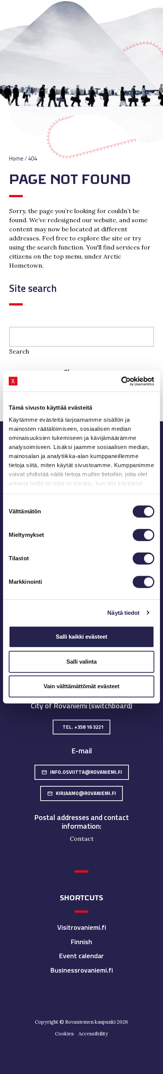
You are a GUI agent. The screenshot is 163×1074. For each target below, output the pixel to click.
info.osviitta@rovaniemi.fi (81, 772)
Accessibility (93, 1033)
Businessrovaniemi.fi (81, 970)
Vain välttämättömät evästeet (81, 686)
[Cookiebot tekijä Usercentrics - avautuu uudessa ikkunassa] (121, 381)
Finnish (81, 942)
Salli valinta (81, 661)
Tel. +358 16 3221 (83, 727)
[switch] (143, 535)
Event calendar (81, 956)
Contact (82, 838)
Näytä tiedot (123, 612)
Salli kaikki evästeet (81, 636)
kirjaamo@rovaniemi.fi (81, 793)
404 (32, 158)
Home (16, 158)
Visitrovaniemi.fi (81, 927)
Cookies (64, 1033)
